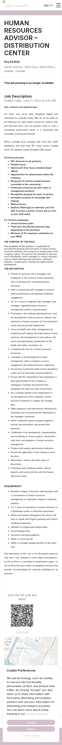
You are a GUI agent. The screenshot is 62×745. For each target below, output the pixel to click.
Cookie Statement (37, 713)
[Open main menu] (58, 5)
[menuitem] (15, 5)
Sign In (48, 5)
